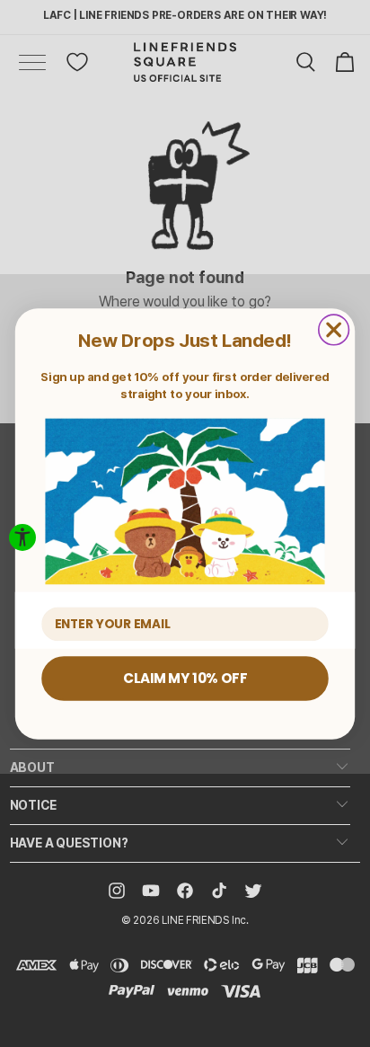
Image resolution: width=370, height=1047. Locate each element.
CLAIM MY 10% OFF (185, 677)
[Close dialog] (334, 330)
